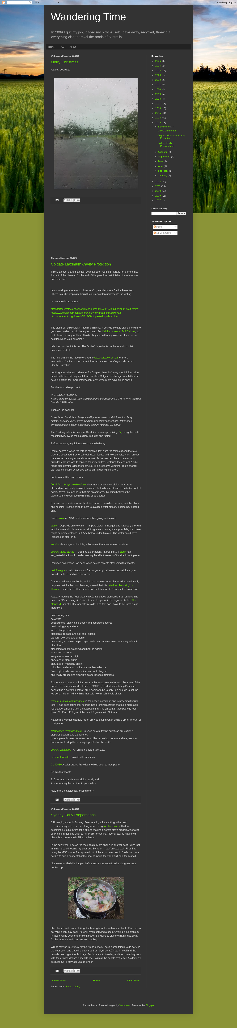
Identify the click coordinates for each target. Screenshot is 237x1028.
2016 (158, 108)
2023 (158, 75)
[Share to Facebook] (75, 200)
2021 (158, 84)
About (73, 46)
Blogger (150, 1005)
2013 (158, 122)
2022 (158, 79)
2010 (158, 190)
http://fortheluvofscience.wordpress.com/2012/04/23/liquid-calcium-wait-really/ (94, 308)
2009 (158, 195)
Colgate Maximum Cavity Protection (81, 264)
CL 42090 (56, 764)
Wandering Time (88, 17)
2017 (158, 103)
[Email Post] (56, 200)
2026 (158, 61)
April (161, 166)
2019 (158, 94)
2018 (158, 98)
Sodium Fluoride (60, 757)
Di (120, 432)
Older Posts (133, 980)
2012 (158, 181)
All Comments (163, 232)
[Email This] (65, 200)
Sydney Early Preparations (73, 815)
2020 (158, 89)
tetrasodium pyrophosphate (66, 730)
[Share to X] (72, 200)
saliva (61, 518)
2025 (158, 65)
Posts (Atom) (73, 986)
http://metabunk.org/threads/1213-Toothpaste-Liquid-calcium (84, 316)
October (163, 151)
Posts (159, 226)
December (164, 126)
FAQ (62, 46)
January (163, 175)
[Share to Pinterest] (78, 200)
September (164, 156)
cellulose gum (58, 570)
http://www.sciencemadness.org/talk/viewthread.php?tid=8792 (86, 312)
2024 (158, 70)
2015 (158, 113)
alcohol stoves (111, 826)
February (163, 170)
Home (51, 46)
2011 (158, 186)
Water (54, 525)
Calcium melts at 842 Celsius (118, 331)
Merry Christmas (64, 62)
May (161, 161)
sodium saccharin (61, 749)
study (123, 551)
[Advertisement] (96, 230)
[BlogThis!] (68, 200)
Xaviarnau (124, 1005)
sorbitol (55, 544)
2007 (158, 200)
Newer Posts (59, 980)
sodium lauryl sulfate (62, 551)
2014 (158, 117)
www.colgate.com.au (106, 357)
